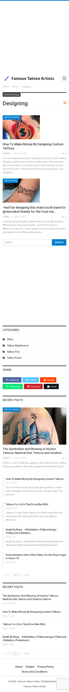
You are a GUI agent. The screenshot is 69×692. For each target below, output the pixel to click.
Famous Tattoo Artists (35, 686)
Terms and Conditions (34, 671)
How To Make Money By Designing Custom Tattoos (35, 479)
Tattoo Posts (11, 117)
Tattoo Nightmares (18, 345)
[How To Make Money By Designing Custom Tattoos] (21, 127)
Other (10, 339)
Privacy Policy (45, 666)
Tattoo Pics (10, 180)
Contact (29, 666)
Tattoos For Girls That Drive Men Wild (27, 504)
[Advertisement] (34, 37)
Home (18, 666)
